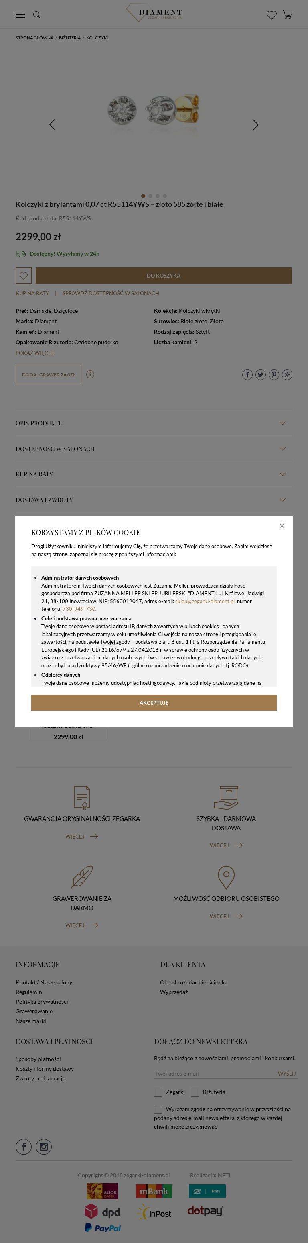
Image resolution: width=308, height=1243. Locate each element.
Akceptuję (154, 703)
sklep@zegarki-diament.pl (205, 601)
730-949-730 (79, 609)
